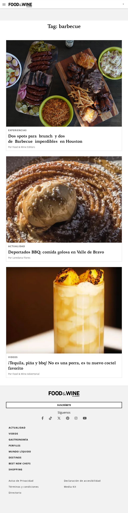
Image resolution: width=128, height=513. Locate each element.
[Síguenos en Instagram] (76, 418)
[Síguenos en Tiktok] (50, 418)
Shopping (15, 469)
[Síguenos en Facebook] (43, 418)
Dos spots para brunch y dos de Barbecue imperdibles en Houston (47, 138)
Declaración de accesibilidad (82, 480)
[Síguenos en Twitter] (59, 418)
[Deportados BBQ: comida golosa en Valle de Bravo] (64, 199)
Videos (13, 357)
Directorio (15, 492)
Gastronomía (18, 439)
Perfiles (14, 445)
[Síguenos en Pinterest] (67, 418)
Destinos (15, 457)
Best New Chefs (20, 463)
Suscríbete (64, 405)
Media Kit (70, 486)
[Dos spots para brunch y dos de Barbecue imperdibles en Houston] (64, 83)
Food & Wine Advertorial (26, 373)
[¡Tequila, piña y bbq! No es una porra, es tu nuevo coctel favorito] (64, 310)
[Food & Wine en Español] (20, 4)
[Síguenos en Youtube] (85, 418)
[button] (4, 4)
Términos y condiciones (24, 486)
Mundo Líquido (20, 451)
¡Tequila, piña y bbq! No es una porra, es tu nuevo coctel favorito (62, 365)
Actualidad (16, 246)
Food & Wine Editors (23, 147)
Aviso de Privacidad (21, 480)
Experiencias (17, 130)
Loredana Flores (21, 257)
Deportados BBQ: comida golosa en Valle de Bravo (56, 251)
